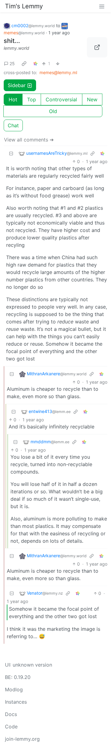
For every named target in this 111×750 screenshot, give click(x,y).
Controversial (61, 99)
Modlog (14, 689)
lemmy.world (16, 48)
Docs (11, 714)
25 (12, 63)
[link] (24, 63)
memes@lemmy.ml (58, 72)
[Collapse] (11, 153)
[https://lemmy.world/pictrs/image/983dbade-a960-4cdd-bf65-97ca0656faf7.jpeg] (97, 47)
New (92, 99)
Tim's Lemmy (24, 6)
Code (11, 726)
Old (53, 111)
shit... (12, 40)
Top (31, 99)
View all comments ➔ (29, 140)
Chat (13, 125)
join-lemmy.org (22, 739)
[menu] (101, 6)
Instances (16, 702)
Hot (13, 99)
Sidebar (17, 85)
